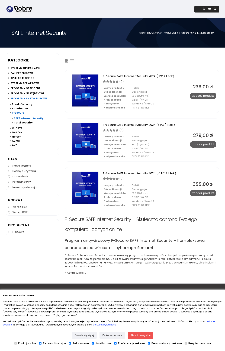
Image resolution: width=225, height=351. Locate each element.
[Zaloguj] (203, 9)
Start (141, 32)
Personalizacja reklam (166, 343)
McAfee (17, 132)
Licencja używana (24, 171)
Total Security (23, 122)
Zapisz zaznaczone (112, 335)
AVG (15, 145)
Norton (16, 136)
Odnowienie (20, 176)
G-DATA (17, 128)
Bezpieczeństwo (199, 343)
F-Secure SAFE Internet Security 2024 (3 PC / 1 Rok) (139, 125)
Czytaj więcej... (76, 273)
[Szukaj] (215, 9)
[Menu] (198, 9)
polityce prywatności (105, 324)
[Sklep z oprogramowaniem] (19, 9)
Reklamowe (81, 343)
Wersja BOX (20, 212)
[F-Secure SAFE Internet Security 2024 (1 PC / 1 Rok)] (85, 107)
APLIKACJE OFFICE (22, 78)
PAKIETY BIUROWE (22, 73)
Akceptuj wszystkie (140, 335)
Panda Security (22, 104)
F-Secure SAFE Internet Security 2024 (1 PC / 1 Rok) (138, 76)
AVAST (16, 141)
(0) (121, 81)
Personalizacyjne (54, 343)
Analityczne (103, 343)
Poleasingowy (21, 182)
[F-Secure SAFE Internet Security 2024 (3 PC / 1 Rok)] (85, 156)
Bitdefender (20, 108)
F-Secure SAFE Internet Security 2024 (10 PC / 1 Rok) (139, 173)
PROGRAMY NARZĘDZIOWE (27, 93)
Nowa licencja (21, 165)
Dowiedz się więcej (84, 335)
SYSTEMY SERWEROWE (25, 83)
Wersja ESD (19, 207)
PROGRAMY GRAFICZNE (25, 88)
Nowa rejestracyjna (25, 187)
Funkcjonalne (27, 343)
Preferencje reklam (131, 343)
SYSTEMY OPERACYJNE (25, 68)
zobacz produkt (203, 96)
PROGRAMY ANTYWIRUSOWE (161, 32)
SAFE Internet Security (29, 118)
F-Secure (184, 32)
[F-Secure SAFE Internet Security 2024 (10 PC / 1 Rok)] (85, 204)
